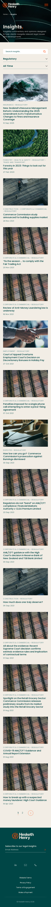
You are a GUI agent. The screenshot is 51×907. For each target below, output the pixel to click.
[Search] (44, 52)
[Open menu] (46, 5)
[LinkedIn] (15, 865)
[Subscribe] (44, 849)
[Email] (25, 865)
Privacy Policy (25, 883)
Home (5, 14)
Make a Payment (25, 892)
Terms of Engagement (25, 888)
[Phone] (35, 865)
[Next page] (30, 813)
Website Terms (25, 878)
